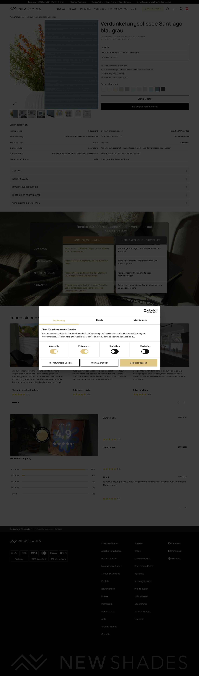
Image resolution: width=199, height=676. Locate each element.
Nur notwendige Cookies (60, 363)
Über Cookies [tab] (140, 320)
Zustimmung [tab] (59, 320)
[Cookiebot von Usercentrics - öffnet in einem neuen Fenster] (145, 311)
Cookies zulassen (138, 363)
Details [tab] (99, 320)
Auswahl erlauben (99, 363)
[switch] (84, 351)
